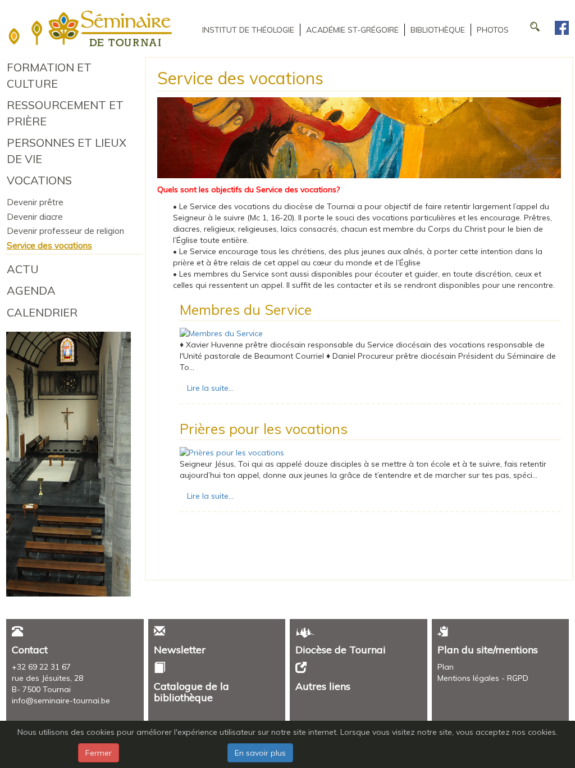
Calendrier (42, 312)
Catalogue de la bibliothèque (191, 692)
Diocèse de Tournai (340, 649)
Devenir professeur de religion (65, 230)
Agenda (31, 290)
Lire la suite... (210, 388)
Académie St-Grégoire (352, 30)
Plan (445, 667)
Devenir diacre (35, 216)
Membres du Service (246, 309)
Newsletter (180, 649)
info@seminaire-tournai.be (61, 700)
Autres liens (322, 686)
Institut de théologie (248, 30)
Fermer (98, 753)
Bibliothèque (437, 30)
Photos (493, 30)
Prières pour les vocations (264, 428)
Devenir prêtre (35, 202)
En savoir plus (260, 753)
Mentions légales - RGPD (482, 678)
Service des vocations (49, 245)
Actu (23, 269)
